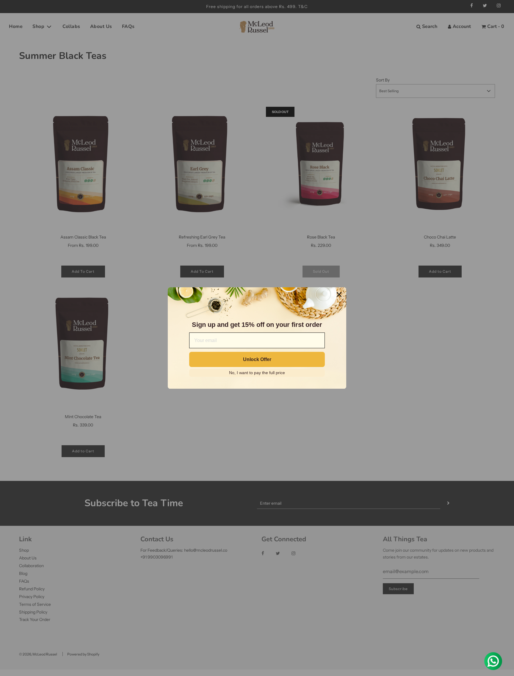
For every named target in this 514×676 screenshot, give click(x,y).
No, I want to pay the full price (257, 372)
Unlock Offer (257, 359)
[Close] (339, 294)
